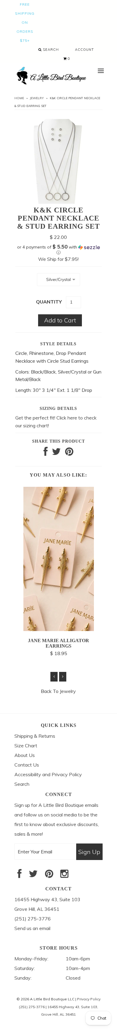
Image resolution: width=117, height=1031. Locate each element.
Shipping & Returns (34, 736)
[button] (58, 249)
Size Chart (25, 746)
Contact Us (26, 765)
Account (84, 49)
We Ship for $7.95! (58, 259)
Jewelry (37, 98)
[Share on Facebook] (46, 453)
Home (19, 98)
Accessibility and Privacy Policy (48, 774)
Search (50, 49)
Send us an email (32, 928)
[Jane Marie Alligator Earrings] (58, 629)
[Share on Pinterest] (69, 453)
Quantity (49, 302)
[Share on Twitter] (56, 453)
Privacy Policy (88, 999)
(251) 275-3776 (32, 1007)
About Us (24, 755)
